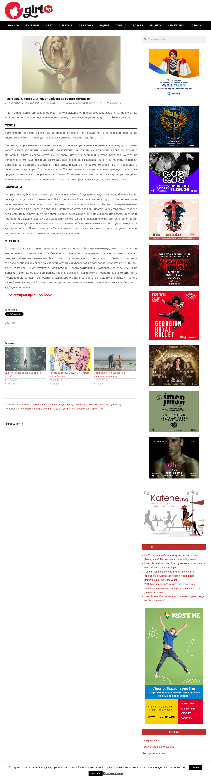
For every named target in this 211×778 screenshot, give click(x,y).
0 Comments (113, 102)
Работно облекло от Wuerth (158, 746)
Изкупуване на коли (153, 753)
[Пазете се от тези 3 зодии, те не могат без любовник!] (70, 359)
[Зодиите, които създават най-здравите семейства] (115, 359)
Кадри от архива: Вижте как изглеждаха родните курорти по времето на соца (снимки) (71, 404)
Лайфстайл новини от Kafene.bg (175, 547)
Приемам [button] (195, 767)
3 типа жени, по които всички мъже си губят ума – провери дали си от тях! (60, 408)
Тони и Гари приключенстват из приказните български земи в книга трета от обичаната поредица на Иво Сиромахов (169, 575)
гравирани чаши (151, 740)
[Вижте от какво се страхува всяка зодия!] (25, 359)
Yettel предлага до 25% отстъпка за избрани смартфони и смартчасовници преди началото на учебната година (172, 588)
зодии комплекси (84, 102)
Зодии (54, 102)
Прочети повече (113, 773)
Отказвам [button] (95, 773)
